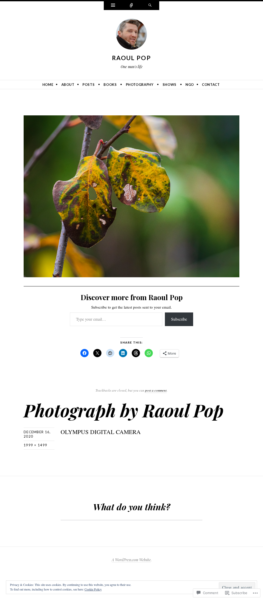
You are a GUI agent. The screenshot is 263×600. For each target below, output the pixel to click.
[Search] (150, 5)
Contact (211, 84)
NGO (189, 84)
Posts (88, 84)
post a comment (156, 390)
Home (47, 84)
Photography (140, 84)
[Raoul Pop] (131, 35)
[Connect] (131, 5)
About (67, 84)
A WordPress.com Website (131, 559)
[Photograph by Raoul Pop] (131, 195)
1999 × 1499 (35, 445)
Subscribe (179, 319)
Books (110, 84)
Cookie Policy (93, 589)
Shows (169, 84)
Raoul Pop (131, 57)
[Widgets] (113, 5)
